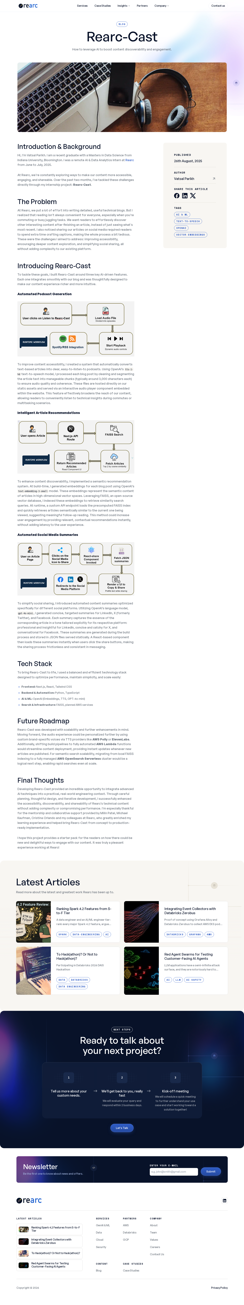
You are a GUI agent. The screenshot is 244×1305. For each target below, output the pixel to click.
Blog (98, 1270)
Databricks (130, 1232)
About (153, 1225)
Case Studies (102, 5)
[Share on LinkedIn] (184, 195)
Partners (142, 5)
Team (153, 1232)
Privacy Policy (219, 1287)
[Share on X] (193, 195)
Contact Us (157, 1254)
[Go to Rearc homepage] (28, 6)
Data (99, 1232)
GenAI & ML (103, 1225)
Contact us (218, 5)
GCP (126, 1239)
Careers (155, 1247)
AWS (126, 1225)
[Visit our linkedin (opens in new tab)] (224, 1200)
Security (101, 1247)
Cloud (99, 1239)
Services (82, 5)
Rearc (129, 160)
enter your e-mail (164, 1165)
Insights (122, 5)
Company (160, 5)
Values (154, 1239)
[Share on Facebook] (176, 195)
